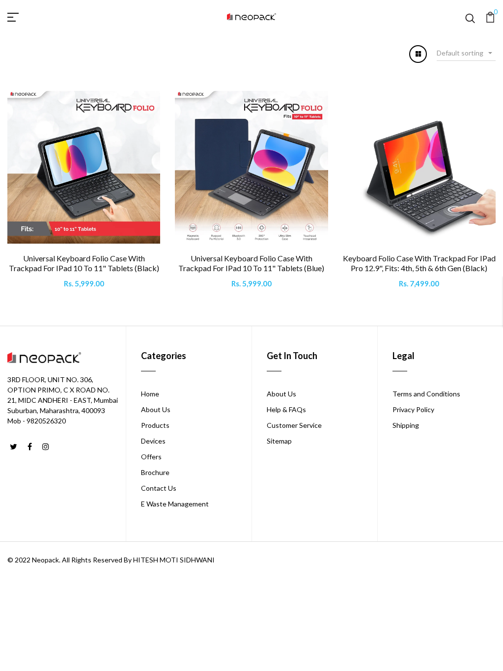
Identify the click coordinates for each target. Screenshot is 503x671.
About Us (155, 409)
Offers (151, 456)
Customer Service (294, 425)
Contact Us (158, 488)
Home (150, 394)
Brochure (155, 472)
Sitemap (279, 441)
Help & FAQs (286, 409)
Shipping (405, 425)
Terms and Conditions (426, 394)
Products (155, 425)
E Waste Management (175, 504)
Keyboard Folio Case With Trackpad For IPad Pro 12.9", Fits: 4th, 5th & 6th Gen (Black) (419, 262)
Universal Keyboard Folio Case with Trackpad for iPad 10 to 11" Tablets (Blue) (251, 262)
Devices (153, 441)
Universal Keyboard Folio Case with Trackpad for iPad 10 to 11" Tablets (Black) (84, 262)
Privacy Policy (413, 409)
